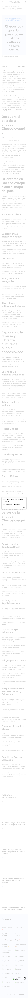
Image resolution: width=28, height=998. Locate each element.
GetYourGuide (16, 504)
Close (23, 507)
